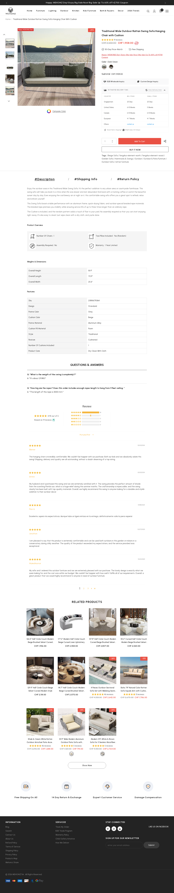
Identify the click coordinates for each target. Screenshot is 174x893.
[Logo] (14, 11)
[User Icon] (154, 11)
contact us (130, 124)
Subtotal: (106, 74)
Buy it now (135, 150)
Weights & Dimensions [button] (36, 262)
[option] (87, 2)
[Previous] (5, 34)
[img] (35, 446)
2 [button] (83, 588)
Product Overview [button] (35, 225)
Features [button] (31, 291)
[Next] (10, 101)
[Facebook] (108, 828)
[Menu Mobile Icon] (167, 11)
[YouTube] (120, 828)
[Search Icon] (148, 11)
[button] (108, 40)
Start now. (129, 130)
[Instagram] (114, 828)
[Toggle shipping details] (164, 90)
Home (8, 19)
